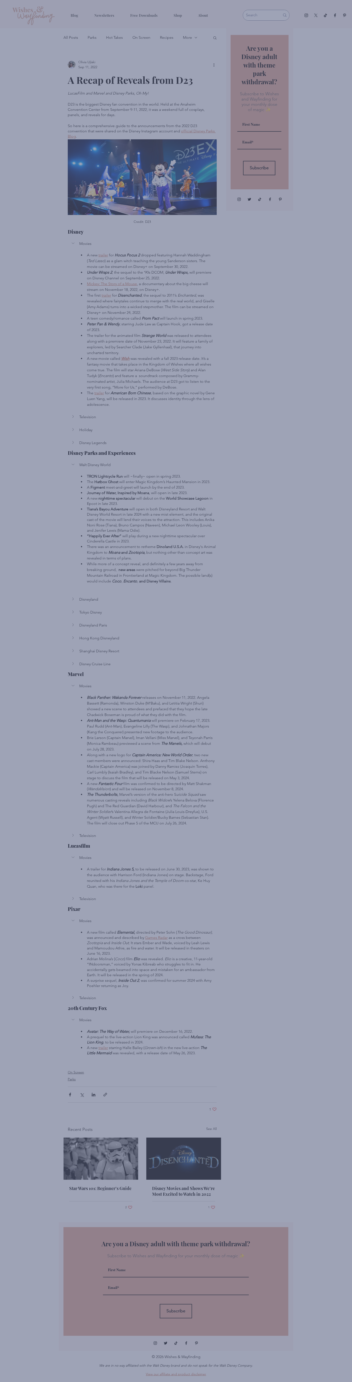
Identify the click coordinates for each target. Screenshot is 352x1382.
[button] (284, 1320)
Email (102, 1341)
